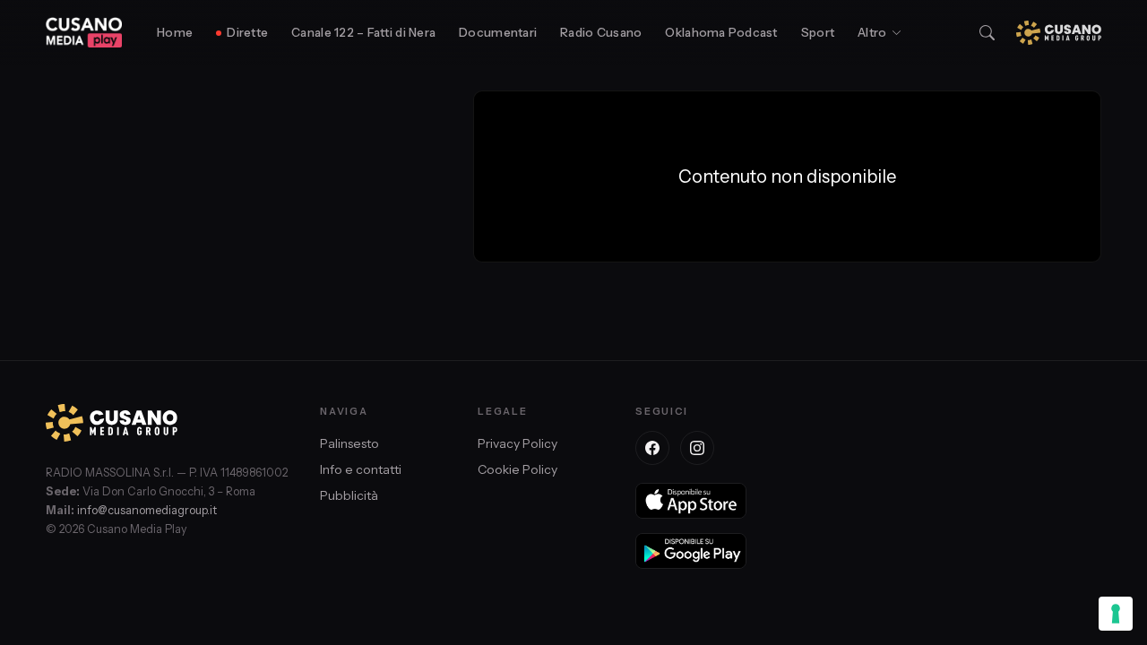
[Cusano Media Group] (1058, 33)
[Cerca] (987, 33)
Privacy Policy (517, 443)
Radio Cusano (601, 32)
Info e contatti (360, 469)
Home (175, 32)
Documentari (498, 32)
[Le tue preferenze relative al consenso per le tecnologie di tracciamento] (1116, 614)
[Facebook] (652, 448)
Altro (872, 32)
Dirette (247, 32)
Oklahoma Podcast (721, 32)
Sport (817, 32)
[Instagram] (697, 448)
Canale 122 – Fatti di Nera (363, 32)
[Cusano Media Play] (84, 32)
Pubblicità (349, 495)
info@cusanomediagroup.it (147, 510)
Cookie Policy (517, 469)
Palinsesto (349, 443)
